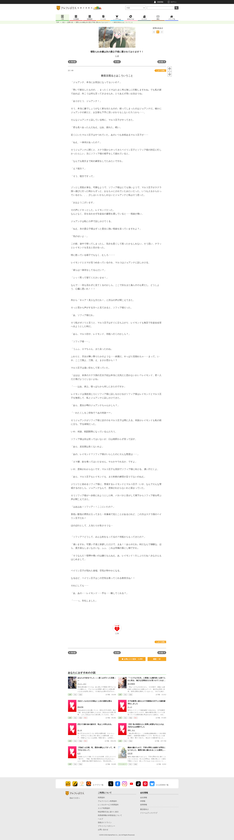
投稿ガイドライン (105, 822)
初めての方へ (75, 798)
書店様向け (144, 809)
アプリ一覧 (99, 785)
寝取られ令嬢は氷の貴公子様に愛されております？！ (93, 22)
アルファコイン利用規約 (107, 801)
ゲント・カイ (82, 684)
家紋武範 (80, 707)
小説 (63, 22)
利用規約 (101, 797)
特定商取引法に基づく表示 (108, 812)
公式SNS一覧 (163, 785)
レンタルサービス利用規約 (108, 805)
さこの (130, 707)
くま (117, 56)
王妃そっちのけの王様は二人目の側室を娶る (95, 701)
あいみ (80, 730)
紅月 (79, 753)
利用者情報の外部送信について (110, 815)
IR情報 (142, 801)
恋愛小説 (70, 22)
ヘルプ (100, 819)
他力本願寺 (131, 684)
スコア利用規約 (104, 808)
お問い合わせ (103, 830)
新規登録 (160, 2)
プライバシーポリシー (106, 826)
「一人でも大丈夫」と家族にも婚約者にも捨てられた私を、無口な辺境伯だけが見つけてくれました (146, 680)
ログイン (174, 2)
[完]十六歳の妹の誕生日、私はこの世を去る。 (95, 724)
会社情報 (143, 797)
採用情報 (143, 805)
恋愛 (70, 694)
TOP (57, 22)
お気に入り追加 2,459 (133, 659)
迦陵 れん (131, 730)
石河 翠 (130, 753)
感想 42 (157, 659)
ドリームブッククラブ (148, 813)
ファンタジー (122, 764)
